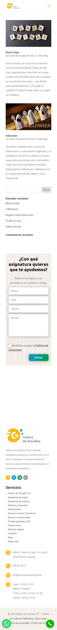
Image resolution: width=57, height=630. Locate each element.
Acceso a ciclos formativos (22, 513)
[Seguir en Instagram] (25, 477)
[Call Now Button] (50, 624)
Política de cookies (41, 623)
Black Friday (12, 52)
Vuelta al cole (13, 220)
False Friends (13, 226)
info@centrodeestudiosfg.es (27, 575)
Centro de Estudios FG (19, 56)
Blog (46, 56)
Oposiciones (14, 525)
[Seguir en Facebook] (8, 477)
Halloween (11, 135)
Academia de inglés (18, 497)
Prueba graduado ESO (19, 521)
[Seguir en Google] (19, 477)
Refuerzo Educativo (18, 505)
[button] (6, 623)
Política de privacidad (18, 623)
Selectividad (14, 509)
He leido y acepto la (28, 348)
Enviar (39, 357)
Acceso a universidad (19, 517)
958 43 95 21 (19, 565)
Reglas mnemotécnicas (19, 215)
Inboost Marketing (23, 618)
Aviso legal (40, 618)
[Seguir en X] (14, 477)
